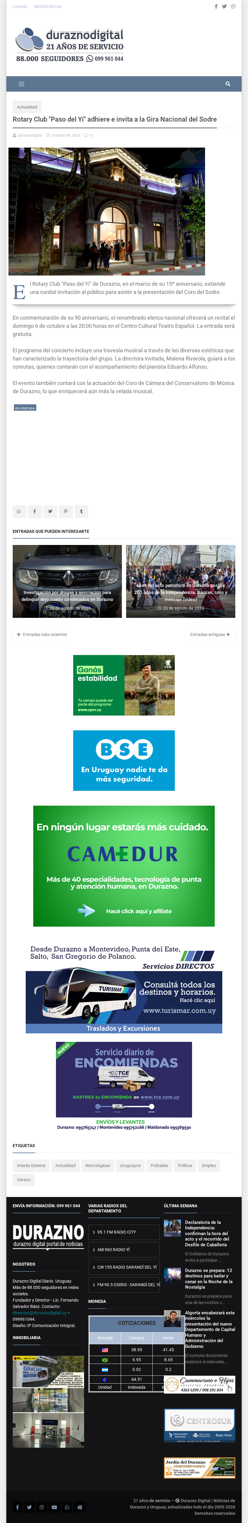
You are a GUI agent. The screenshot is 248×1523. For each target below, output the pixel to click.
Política (185, 1165)
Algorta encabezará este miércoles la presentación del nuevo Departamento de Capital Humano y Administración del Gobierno (210, 1329)
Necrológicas (98, 1165)
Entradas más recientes (44, 634)
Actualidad (27, 107)
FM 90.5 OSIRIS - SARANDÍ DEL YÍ (128, 1284)
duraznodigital (30, 135)
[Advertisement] (124, 454)
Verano (24, 1179)
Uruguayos (130, 1165)
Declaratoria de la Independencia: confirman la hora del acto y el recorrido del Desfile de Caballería (207, 1233)
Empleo (209, 1165)
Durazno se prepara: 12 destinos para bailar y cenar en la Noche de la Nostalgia (209, 1279)
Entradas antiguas (208, 634)
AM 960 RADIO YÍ (113, 1249)
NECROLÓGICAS (48, 7)
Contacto (20, 7)
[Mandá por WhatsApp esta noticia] (19, 511)
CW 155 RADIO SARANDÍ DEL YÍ (126, 1267)
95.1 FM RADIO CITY (116, 1232)
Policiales (159, 1165)
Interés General (31, 1165)
